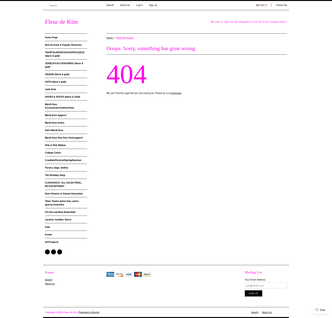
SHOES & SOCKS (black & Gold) (62, 96)
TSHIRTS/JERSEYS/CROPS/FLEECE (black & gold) (65, 54)
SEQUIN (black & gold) (57, 74)
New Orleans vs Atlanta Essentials (64, 193)
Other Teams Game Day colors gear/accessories (62, 202)
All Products (51, 242)
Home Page (51, 37)
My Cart (262, 5)
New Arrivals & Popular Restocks (63, 44)
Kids (47, 227)
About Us (125, 5)
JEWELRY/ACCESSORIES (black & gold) (64, 64)
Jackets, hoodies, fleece (58, 219)
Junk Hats (50, 89)
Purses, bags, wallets (56, 167)
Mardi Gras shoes (54, 122)
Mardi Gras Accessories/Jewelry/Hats (59, 105)
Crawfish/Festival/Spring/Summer (63, 160)
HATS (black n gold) (55, 81)
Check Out (281, 5)
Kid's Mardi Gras (54, 130)
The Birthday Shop (55, 175)
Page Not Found (124, 37)
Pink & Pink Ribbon (55, 145)
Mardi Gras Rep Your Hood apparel (64, 137)
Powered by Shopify (88, 312)
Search (110, 5)
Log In (139, 5)
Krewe (48, 234)
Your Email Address (255, 279)
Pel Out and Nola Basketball (60, 212)
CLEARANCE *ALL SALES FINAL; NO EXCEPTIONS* (63, 184)
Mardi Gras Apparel (55, 115)
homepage (175, 93)
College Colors (53, 152)
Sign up (153, 5)
